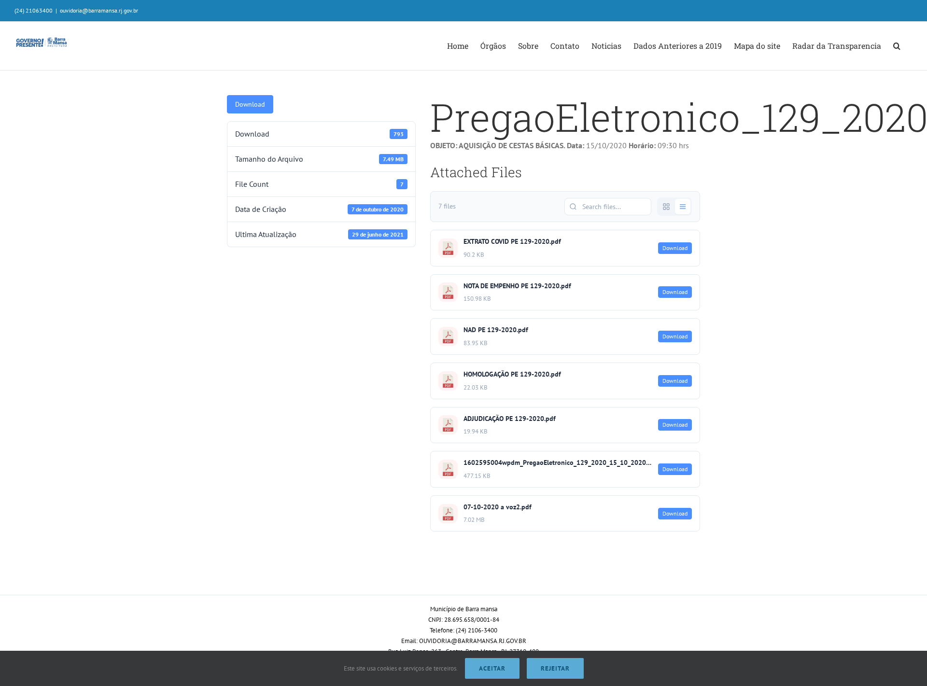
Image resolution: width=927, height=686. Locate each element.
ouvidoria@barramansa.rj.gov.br (99, 10)
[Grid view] (666, 206)
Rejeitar (555, 668)
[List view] (682, 206)
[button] (896, 46)
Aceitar (492, 668)
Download (250, 104)
